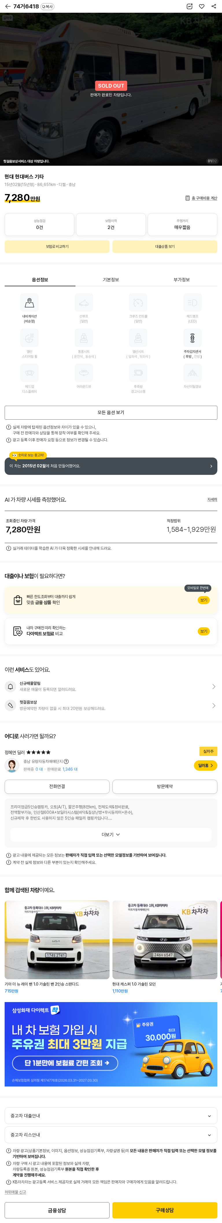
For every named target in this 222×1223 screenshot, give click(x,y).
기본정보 (111, 280)
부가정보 (182, 280)
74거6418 (33, 6)
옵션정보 (40, 280)
